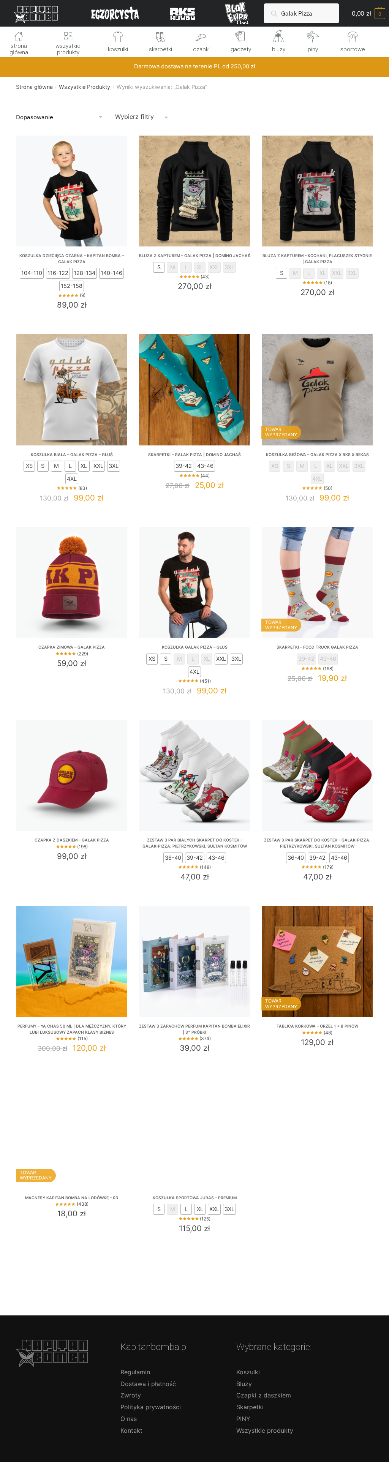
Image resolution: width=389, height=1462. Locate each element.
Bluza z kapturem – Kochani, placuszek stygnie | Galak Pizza (317, 258)
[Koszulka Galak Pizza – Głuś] (194, 582)
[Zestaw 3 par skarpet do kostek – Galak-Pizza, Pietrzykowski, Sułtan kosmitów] (317, 775)
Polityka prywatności (150, 1407)
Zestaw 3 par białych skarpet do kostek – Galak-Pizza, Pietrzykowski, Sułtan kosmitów (194, 843)
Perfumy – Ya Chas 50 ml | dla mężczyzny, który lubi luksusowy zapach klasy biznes (71, 1029)
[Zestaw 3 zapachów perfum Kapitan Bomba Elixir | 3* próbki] (194, 961)
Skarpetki (250, 1407)
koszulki (118, 49)
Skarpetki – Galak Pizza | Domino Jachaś (194, 454)
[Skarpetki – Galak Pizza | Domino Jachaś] (194, 389)
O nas (128, 1419)
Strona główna (34, 87)
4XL (72, 478)
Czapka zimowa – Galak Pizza (71, 647)
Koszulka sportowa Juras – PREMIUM (195, 1197)
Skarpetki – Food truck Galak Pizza (317, 647)
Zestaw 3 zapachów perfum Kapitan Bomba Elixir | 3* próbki (194, 1029)
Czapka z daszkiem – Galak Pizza (72, 840)
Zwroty (130, 1395)
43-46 (205, 466)
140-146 (111, 273)
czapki (201, 49)
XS (29, 466)
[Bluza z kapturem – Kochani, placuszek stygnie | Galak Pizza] (317, 191)
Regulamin (135, 1372)
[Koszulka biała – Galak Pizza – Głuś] (72, 389)
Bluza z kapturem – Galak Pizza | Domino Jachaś (194, 255)
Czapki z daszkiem (263, 1395)
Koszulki (248, 1372)
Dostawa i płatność (148, 1384)
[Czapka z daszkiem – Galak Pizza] (72, 775)
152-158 (71, 286)
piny (313, 49)
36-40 (173, 857)
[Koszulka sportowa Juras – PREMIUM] (194, 1133)
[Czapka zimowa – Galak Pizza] (72, 582)
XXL (214, 267)
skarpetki (160, 49)
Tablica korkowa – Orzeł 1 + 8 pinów (317, 1026)
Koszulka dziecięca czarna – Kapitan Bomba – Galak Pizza (71, 258)
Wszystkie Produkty (84, 87)
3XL (229, 267)
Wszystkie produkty (264, 1430)
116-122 (57, 273)
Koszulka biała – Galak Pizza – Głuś (72, 454)
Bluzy (244, 1384)
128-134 (84, 273)
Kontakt (131, 1430)
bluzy (278, 49)
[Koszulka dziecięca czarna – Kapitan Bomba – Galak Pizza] (72, 191)
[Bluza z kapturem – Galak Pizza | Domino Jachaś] (194, 191)
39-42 (184, 466)
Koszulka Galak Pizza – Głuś (195, 647)
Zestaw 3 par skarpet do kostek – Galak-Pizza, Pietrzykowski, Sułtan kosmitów (317, 843)
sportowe (352, 49)
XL (200, 267)
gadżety (241, 49)
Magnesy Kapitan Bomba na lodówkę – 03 (71, 1197)
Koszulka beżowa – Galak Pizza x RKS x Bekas (317, 454)
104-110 (31, 273)
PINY (243, 1419)
